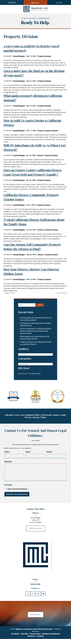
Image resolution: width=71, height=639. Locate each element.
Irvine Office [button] (35, 528)
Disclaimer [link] (15, 634)
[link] (35, 9)
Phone (50, 452)
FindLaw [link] (40, 636)
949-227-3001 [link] (35, 584)
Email (28, 452)
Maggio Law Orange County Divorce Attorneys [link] (34, 629)
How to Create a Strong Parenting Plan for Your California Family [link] (36, 319)
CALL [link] (60, 2)
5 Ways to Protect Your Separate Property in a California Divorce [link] (35, 343)
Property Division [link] (44, 56)
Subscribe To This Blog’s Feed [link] (29, 374)
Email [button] (37, 3)
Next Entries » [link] (62, 293)
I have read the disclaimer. (18, 489)
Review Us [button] (35, 614)
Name (7, 452)
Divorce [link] (41, 130)
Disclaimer (8, 485)
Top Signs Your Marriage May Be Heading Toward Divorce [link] (35, 324)
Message (8, 461)
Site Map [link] (24, 634)
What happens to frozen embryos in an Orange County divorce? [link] (34, 337)
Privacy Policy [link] (35, 634)
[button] (12, 2)
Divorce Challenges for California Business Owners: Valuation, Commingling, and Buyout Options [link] (35, 330)
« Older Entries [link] (9, 293)
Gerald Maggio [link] (19, 56)
